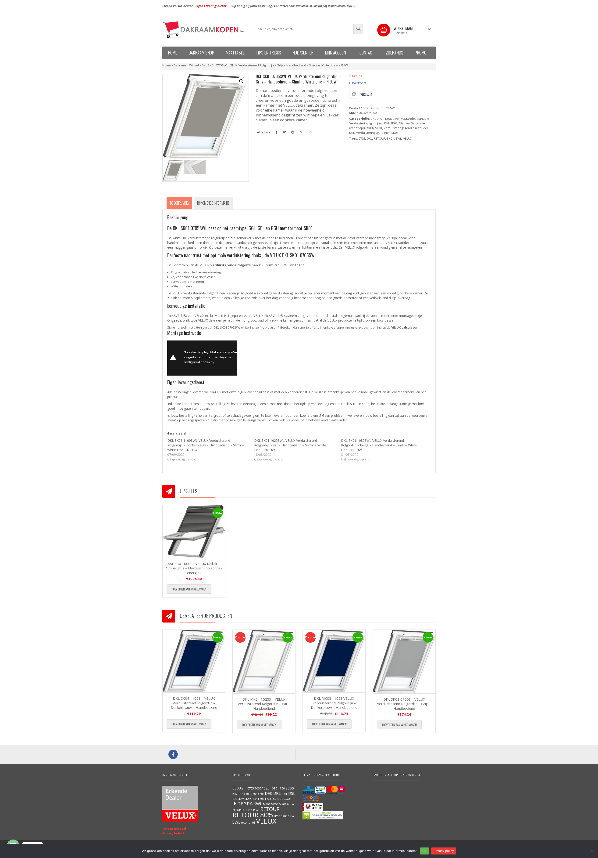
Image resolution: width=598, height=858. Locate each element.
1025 (265, 788)
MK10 (290, 804)
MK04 (266, 804)
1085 (274, 788)
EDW (241, 798)
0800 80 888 (309, 6)
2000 (289, 788)
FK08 (268, 798)
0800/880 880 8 (338, 6)
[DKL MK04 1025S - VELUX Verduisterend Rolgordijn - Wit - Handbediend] (264, 661)
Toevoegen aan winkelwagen (188, 589)
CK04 (254, 794)
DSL (291, 793)
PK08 (242, 810)
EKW (248, 798)
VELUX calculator (404, 327)
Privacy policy (444, 851)
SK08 (284, 816)
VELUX (407, 138)
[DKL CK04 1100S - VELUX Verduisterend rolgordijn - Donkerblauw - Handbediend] (194, 661)
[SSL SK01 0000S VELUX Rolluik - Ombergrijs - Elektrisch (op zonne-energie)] (194, 531)
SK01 (378, 128)
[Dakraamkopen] (205, 29)
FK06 (261, 798)
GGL (280, 798)
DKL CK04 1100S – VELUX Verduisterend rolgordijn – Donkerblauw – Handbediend (194, 703)
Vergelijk (366, 94)
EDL (234, 798)
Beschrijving (179, 203)
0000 (236, 788)
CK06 (261, 794)
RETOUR (379, 138)
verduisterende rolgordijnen (234, 265)
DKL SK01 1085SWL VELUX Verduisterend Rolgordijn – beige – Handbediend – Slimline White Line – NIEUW (379, 445)
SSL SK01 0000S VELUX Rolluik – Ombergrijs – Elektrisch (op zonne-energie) (194, 568)
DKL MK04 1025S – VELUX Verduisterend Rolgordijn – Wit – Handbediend (264, 704)
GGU (287, 798)
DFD (269, 793)
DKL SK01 (377, 118)
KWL (257, 804)
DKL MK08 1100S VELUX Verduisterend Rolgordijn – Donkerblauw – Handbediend (334, 703)
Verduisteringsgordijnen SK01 (377, 132)
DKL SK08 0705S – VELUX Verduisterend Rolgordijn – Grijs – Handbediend (404, 704)
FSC (274, 798)
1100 (281, 788)
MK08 (282, 804)
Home (166, 65)
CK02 (247, 794)
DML (284, 794)
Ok (424, 851)
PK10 (249, 810)
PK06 (235, 810)
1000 (258, 788)
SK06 (277, 816)
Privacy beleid (173, 833)
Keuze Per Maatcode (400, 118)
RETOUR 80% (252, 814)
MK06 (274, 804)
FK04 (254, 798)
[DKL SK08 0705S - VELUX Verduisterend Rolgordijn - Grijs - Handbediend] (404, 661)
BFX (241, 794)
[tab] (179, 203)
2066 (235, 794)
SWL (398, 138)
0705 (362, 138)
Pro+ (256, 810)
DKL (369, 138)
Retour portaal (174, 828)
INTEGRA (242, 803)
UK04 (244, 822)
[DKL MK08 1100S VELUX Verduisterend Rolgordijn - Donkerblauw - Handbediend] (334, 661)
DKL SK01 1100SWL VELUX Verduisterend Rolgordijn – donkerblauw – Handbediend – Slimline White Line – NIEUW (206, 445)
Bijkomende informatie (213, 203)
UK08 (252, 822)
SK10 (291, 816)
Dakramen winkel (186, 65)
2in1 (244, 788)
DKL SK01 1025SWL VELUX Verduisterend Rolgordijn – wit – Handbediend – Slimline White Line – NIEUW (290, 445)
